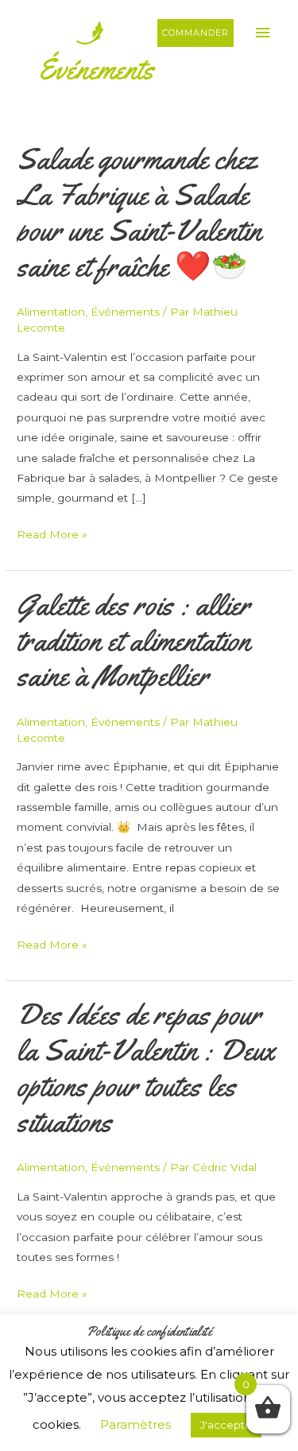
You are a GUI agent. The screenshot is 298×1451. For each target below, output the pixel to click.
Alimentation (51, 311)
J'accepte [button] (226, 1424)
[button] (195, 33)
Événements (125, 311)
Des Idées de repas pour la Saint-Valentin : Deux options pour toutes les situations (146, 1068)
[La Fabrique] (59, 32)
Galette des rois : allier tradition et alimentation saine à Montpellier (133, 641)
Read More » (52, 536)
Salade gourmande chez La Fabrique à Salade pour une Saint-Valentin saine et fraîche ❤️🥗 (139, 213)
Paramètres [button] (135, 1424)
